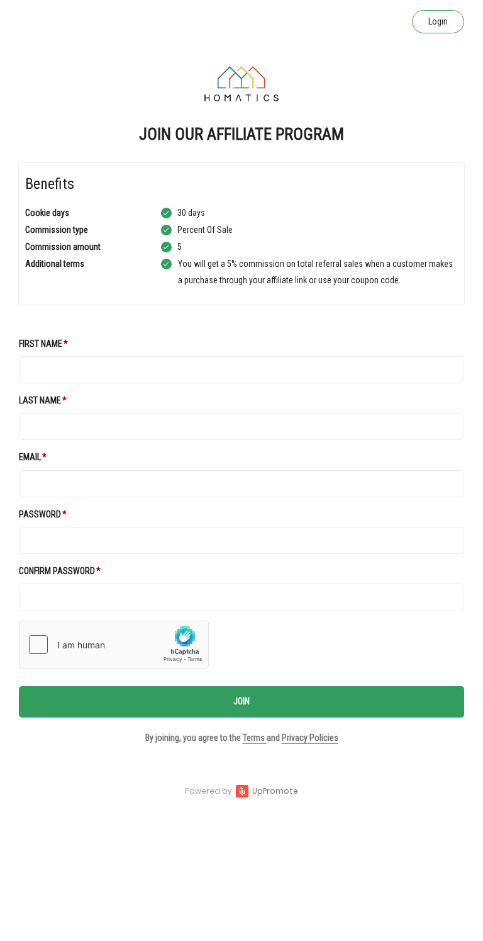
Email (30, 457)
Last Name (40, 400)
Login (438, 21)
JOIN (241, 701)
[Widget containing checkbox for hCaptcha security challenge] (114, 644)
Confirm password (57, 571)
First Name (40, 344)
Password (40, 514)
